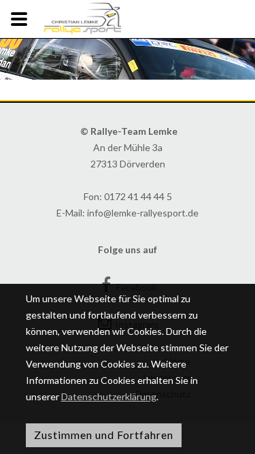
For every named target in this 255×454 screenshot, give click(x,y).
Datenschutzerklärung (108, 396)
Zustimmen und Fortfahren (103, 434)
